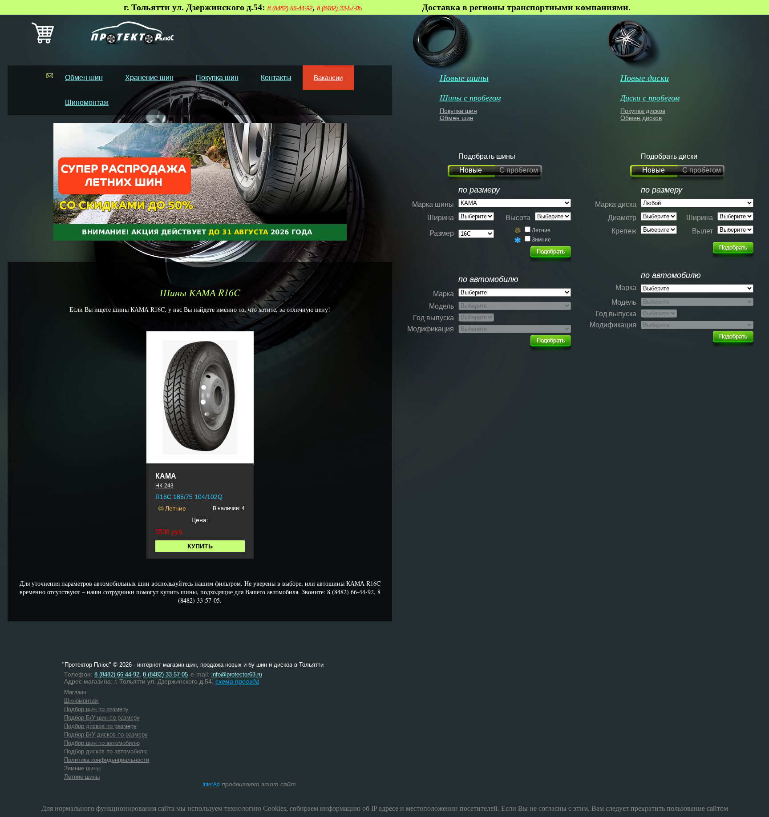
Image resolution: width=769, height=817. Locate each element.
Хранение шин (149, 77)
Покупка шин (217, 77)
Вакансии (328, 77)
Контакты (276, 77)
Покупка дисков (642, 110)
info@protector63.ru (236, 674)
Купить (200, 546)
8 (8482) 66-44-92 (289, 8)
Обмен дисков (641, 117)
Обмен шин (84, 77)
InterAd (211, 784)
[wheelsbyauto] (550, 252)
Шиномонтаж (87, 102)
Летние (541, 230)
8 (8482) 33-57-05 (339, 8)
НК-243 (164, 486)
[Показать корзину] (43, 41)
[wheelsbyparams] (733, 248)
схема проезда (237, 681)
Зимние (541, 240)
